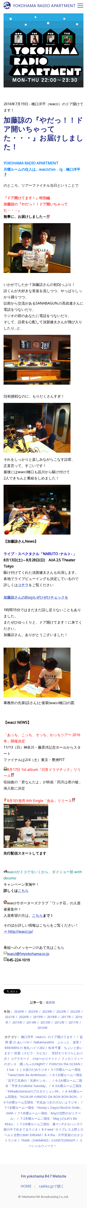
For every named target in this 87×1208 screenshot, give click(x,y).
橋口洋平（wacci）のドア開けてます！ (48, 1037)
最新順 (50, 1002)
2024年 (47, 1011)
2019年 (38, 1017)
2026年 (19, 1011)
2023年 (61, 1011)
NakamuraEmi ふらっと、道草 (56, 1042)
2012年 (59, 1022)
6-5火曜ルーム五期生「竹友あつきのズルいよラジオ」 (42, 1102)
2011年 (73, 1022)
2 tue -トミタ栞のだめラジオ (26, 1069)
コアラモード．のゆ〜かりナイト (34, 1058)
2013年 (45, 1022)
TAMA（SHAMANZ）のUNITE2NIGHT (48, 1140)
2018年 (52, 1017)
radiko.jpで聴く (51, 1186)
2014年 (31, 1022)
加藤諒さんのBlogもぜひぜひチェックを (36, 597)
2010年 (42, 1028)
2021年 (10, 1017)
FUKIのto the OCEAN (64, 1064)
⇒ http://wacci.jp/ (18, 931)
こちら (23, 890)
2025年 (33, 1011)
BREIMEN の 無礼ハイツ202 (24, 1048)
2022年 (75, 1011)
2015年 (17, 1022)
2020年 (24, 1017)
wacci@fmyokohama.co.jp (28, 953)
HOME (26, 1186)
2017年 (66, 1017)
